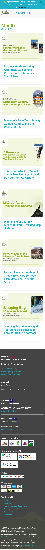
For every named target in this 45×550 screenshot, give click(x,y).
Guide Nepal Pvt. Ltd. (8, 537)
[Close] (41, 2)
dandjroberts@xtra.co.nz (10, 429)
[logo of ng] (5, 443)
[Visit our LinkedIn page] (15, 476)
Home (6, 500)
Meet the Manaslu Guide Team (15, 506)
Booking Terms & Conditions (14, 509)
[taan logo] (18, 443)
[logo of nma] (25, 443)
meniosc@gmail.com (9, 411)
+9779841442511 (20, 13)
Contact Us (8, 515)
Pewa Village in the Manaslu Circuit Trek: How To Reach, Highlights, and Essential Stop (21, 277)
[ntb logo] (12, 443)
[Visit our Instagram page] (22, 476)
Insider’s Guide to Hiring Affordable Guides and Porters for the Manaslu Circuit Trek (19, 71)
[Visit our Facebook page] (3, 476)
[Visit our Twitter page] (7, 476)
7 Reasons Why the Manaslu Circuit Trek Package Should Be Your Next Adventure (21, 174)
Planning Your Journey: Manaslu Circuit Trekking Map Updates (22, 225)
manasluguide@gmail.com (11, 372)
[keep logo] (31, 443)
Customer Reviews (11, 512)
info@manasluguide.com (10, 375)
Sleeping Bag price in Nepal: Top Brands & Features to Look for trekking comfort (21, 330)
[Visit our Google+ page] (19, 476)
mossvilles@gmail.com (10, 393)
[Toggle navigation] (40, 13)
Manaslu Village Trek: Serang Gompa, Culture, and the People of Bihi (22, 124)
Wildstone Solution (30, 546)
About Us (7, 503)
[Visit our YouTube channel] (11, 476)
